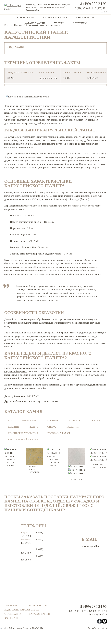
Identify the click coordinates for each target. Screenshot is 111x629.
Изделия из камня (55, 17)
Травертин (72, 426)
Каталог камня (35, 23)
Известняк (29, 420)
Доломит (52, 420)
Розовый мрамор (59, 433)
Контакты (80, 23)
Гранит (33, 426)
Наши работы (85, 17)
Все (10, 420)
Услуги (59, 23)
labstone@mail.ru (90, 546)
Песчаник (74, 420)
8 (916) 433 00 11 (84, 8)
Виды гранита (50, 401)
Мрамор (95, 420)
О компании (25, 17)
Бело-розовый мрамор (23, 439)
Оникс (51, 426)
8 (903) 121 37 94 (97, 611)
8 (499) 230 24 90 (93, 4)
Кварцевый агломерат (23, 433)
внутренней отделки (15, 371)
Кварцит (13, 426)
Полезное (10, 605)
